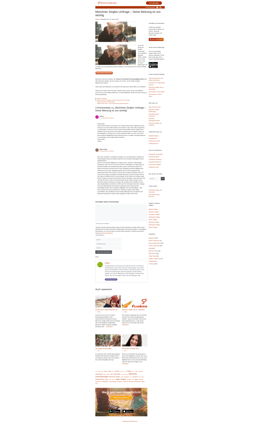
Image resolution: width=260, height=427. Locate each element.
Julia (98, 350)
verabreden (104, 381)
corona (96, 371)
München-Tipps (153, 251)
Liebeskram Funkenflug (155, 154)
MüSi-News (152, 253)
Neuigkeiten (126, 376)
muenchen (117, 374)
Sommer (129, 379)
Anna (125, 350)
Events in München (154, 243)
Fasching (121, 371)
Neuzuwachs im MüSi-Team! (130, 348)
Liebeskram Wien (154, 167)
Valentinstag (98, 381)
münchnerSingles (102, 377)
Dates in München (154, 240)
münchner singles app (116, 100)
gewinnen (141, 371)
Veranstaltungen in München (115, 381)
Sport (133, 379)
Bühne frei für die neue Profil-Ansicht (106, 101)
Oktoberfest (135, 376)
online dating (141, 376)
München (99, 100)
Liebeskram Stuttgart (155, 164)
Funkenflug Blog (150, 7)
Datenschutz (133, 421)
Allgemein (99, 98)
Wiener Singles (153, 227)
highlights (104, 374)
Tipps (136, 379)
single (118, 379)
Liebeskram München (155, 162)
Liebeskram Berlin (154, 157)
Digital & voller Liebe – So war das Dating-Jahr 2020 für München (113, 103)
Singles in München (154, 258)
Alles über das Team (155, 107)
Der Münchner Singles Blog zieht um (106, 309)
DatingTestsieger (154, 136)
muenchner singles (124, 374)
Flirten (129, 371)
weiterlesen (109, 326)
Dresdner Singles (154, 212)
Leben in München (154, 245)
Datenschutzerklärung (106, 233)
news (131, 376)
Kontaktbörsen (153, 138)
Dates (105, 371)
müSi (122, 376)
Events (117, 371)
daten (102, 371)
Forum (133, 371)
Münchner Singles (106, 100)
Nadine (107, 263)
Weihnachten (137, 381)
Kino (108, 374)
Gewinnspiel (99, 374)
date (99, 371)
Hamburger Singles (154, 217)
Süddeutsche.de (153, 143)
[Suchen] (163, 178)
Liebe (111, 374)
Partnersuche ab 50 (154, 141)
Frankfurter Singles (154, 214)
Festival (125, 371)
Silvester (113, 379)
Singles (123, 379)
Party (106, 379)
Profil (124, 100)
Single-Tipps (152, 256)
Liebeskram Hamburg (155, 159)
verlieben (125, 381)
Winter (96, 383)
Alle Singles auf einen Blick (103, 348)
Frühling (136, 371)
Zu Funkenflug (154, 3)
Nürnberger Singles (154, 224)
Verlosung (130, 381)
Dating (109, 371)
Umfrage (105, 98)
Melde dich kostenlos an (121, 397)
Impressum (126, 421)
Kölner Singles (153, 219)
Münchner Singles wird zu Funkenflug (133, 309)
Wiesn (143, 381)
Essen (113, 371)
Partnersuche (99, 379)
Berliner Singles (153, 209)
